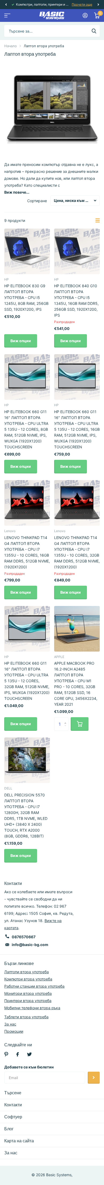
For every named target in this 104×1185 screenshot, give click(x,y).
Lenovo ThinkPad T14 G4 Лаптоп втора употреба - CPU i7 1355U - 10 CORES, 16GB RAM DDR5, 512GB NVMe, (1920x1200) (27, 552)
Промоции (13, 1031)
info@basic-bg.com (30, 944)
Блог (9, 1128)
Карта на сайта (19, 1140)
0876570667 (23, 937)
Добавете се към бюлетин (29, 1067)
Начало (10, 46)
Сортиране (37, 200)
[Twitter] (29, 1054)
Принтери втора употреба (27, 1000)
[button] (6, 4)
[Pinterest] (6, 1054)
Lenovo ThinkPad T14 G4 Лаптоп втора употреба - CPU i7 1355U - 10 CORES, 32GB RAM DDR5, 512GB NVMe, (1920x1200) (77, 552)
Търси (94, 31)
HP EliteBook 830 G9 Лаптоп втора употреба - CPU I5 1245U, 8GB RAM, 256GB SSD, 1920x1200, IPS (26, 298)
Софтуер (13, 1116)
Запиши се (94, 1078)
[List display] (97, 220)
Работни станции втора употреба (34, 986)
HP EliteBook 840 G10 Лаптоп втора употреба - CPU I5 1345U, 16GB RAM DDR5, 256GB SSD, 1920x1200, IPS (76, 300)
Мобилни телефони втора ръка (32, 1008)
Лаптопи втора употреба (26, 971)
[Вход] (85, 15)
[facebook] (17, 1054)
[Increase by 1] (66, 719)
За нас (10, 1024)
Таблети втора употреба (26, 1017)
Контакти (13, 1104)
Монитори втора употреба (28, 993)
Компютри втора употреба (28, 979)
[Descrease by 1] (66, 728)
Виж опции (20, 340)
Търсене (12, 1092)
